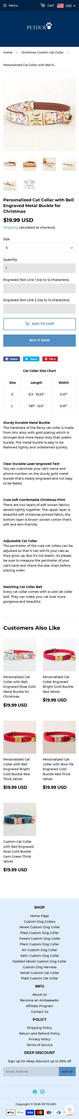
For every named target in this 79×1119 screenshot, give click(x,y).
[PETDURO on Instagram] (42, 1092)
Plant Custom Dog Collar (39, 944)
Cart (50, 5)
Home (7, 52)
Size (6, 239)
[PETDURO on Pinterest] (34, 1092)
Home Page (39, 916)
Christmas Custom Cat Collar (42, 52)
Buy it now (39, 340)
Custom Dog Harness (39, 967)
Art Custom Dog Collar (39, 950)
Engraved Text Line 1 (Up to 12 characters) (36, 280)
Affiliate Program (39, 1006)
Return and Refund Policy (39, 1033)
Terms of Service (40, 1045)
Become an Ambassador (39, 1000)
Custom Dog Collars (39, 922)
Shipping (10, 227)
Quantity (10, 260)
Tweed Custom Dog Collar (39, 939)
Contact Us (39, 1012)
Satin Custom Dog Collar (39, 956)
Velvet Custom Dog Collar (39, 927)
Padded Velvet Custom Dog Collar (39, 961)
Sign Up (67, 1071)
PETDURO (48, 1104)
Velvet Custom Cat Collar (39, 973)
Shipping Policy (39, 1028)
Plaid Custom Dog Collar (39, 933)
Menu (13, 5)
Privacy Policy (39, 1039)
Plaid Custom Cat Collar (39, 978)
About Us (39, 995)
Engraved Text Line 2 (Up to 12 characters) (36, 300)
